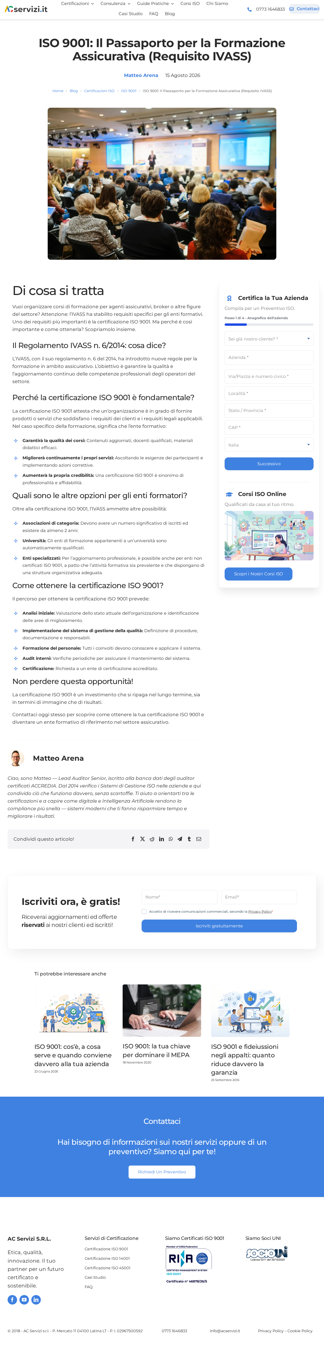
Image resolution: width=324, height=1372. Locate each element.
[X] (142, 839)
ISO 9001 (128, 91)
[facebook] (12, 1300)
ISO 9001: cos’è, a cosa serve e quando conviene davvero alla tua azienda (72, 1055)
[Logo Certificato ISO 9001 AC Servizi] (189, 1248)
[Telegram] (180, 839)
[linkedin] (36, 1300)
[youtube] (24, 1300)
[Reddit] (152, 839)
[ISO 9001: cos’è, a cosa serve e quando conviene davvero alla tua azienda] (73, 1010)
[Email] (199, 839)
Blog (74, 91)
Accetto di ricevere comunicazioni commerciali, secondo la (211, 911)
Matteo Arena (141, 75)
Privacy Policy (260, 911)
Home (57, 91)
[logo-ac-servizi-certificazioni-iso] (26, 8)
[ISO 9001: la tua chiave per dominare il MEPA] (162, 1010)
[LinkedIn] (161, 839)
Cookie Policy (300, 1331)
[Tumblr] (189, 839)
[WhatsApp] (170, 839)
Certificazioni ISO (99, 91)
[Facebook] (133, 839)
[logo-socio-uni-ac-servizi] (266, 1248)
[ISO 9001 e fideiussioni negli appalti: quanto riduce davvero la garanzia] (250, 1010)
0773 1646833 (270, 9)
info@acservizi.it (225, 1331)
